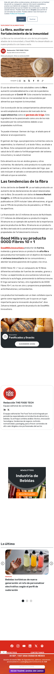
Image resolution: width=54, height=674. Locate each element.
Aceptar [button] (21, 19)
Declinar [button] (32, 19)
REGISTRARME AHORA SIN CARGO (27, 671)
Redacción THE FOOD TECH (17, 50)
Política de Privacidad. (17, 13)
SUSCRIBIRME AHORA (27, 344)
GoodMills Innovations (12, 248)
